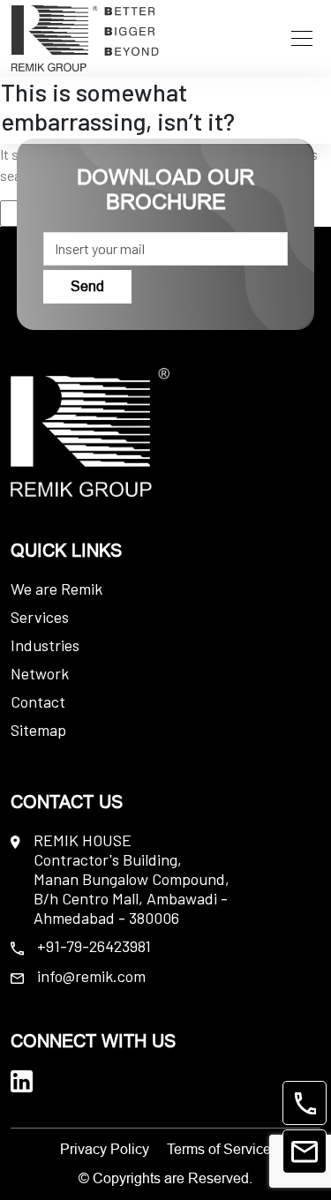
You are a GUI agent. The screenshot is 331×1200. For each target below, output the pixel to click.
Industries (45, 645)
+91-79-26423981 (94, 946)
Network (40, 673)
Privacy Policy (104, 1149)
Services (40, 616)
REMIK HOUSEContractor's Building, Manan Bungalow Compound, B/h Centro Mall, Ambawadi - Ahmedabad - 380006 (131, 878)
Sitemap (38, 729)
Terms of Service (219, 1149)
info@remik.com (91, 976)
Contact (38, 701)
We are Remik (56, 588)
